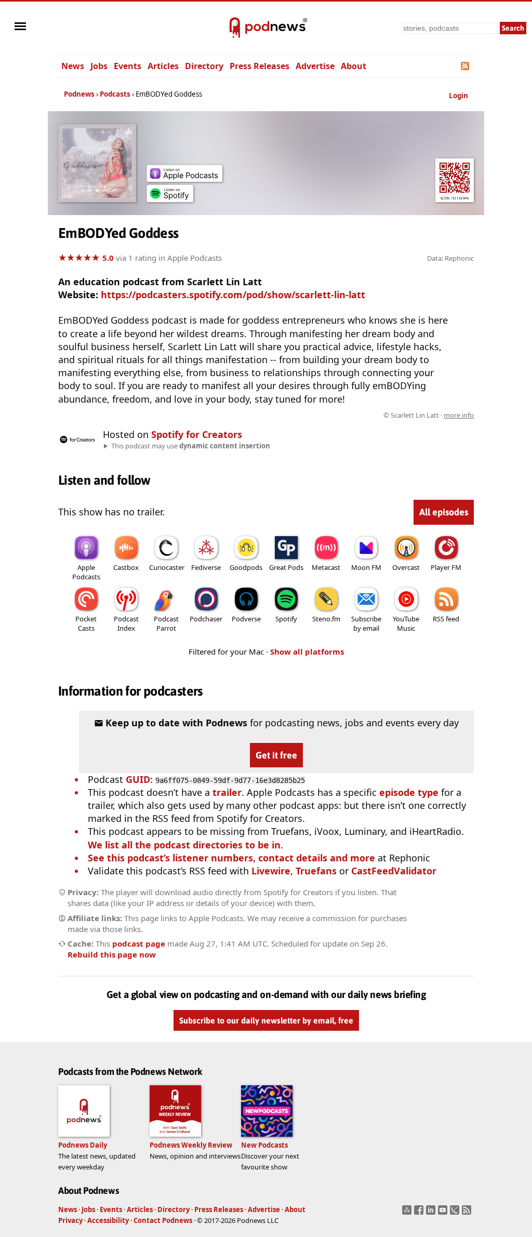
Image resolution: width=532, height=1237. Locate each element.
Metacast (326, 567)
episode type (408, 792)
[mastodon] (408, 1213)
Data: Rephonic (450, 258)
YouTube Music (406, 623)
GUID (138, 779)
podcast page (138, 943)
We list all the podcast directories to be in (184, 845)
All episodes (443, 512)
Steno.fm (326, 618)
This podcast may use (190, 445)
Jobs (99, 66)
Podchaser (206, 618)
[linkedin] (432, 1213)
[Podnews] (234, 28)
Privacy (70, 1220)
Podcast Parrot (166, 623)
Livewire (270, 870)
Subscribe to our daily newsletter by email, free (266, 1020)
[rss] (468, 1213)
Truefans (316, 870)
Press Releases (259, 66)
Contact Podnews (163, 1220)
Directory (204, 66)
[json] (456, 1213)
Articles (163, 66)
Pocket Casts (86, 623)
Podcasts (115, 94)
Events (127, 66)
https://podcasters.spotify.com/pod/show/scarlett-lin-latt (233, 294)
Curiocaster (166, 567)
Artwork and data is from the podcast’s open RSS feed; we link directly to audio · (309, 415)
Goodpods (246, 567)
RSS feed (446, 618)
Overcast (406, 567)
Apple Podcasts (86, 572)
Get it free (276, 755)
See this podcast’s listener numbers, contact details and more (231, 858)
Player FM (446, 567)
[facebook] (420, 1213)
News (72, 66)
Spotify (286, 618)
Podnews (79, 94)
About (353, 66)
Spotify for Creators (196, 434)
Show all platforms (307, 651)
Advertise (315, 66)
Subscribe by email (366, 623)
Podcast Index (126, 623)
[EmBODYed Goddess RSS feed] (466, 66)
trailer (227, 792)
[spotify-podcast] (170, 198)
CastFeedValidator (393, 870)
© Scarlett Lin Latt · (428, 415)
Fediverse (206, 567)
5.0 (108, 257)
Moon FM (366, 567)
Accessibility (108, 1220)
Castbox (126, 567)
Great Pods (286, 567)
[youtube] (444, 1213)
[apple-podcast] (184, 178)
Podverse (246, 618)
